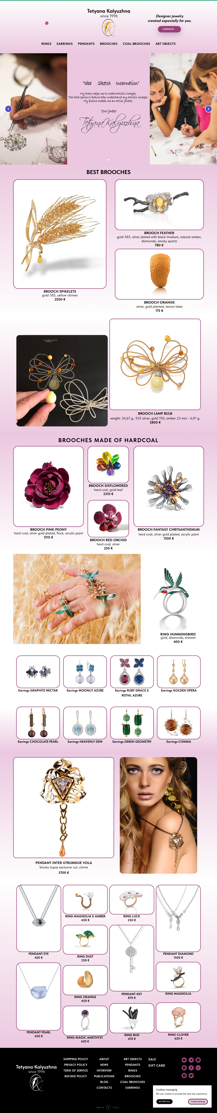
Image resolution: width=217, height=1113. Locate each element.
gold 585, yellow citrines (60, 297)
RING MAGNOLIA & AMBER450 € (85, 918)
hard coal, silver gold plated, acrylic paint (169, 536)
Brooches (133, 1076)
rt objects (133, 1059)
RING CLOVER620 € (178, 1036)
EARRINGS (65, 44)
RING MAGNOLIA (178, 994)
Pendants (132, 1064)
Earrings (132, 1087)
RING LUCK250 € (131, 918)
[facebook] (191, 1069)
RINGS (46, 44)
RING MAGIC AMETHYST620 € (85, 1039)
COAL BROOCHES (136, 44)
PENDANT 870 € (132, 996)
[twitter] (198, 1069)
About (104, 1059)
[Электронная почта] (184, 1061)
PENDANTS (86, 44)
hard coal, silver (108, 546)
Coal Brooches (132, 1082)
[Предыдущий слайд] (8, 109)
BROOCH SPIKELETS (60, 291)
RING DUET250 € (85, 958)
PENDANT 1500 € (178, 955)
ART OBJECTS (166, 44)
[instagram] (184, 1077)
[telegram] (191, 1061)
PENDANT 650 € (39, 1034)
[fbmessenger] (184, 1069)
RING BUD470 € (131, 1037)
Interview (104, 1070)
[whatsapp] (47, 24)
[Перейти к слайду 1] (108, 160)
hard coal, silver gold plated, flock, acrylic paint (48, 535)
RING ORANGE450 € (85, 999)
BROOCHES (108, 44)
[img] (59, 234)
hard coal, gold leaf (108, 492)
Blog (104, 1082)
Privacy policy (75, 1064)
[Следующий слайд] (208, 109)
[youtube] (191, 1077)
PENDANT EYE (39, 955)
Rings (132, 1070)
